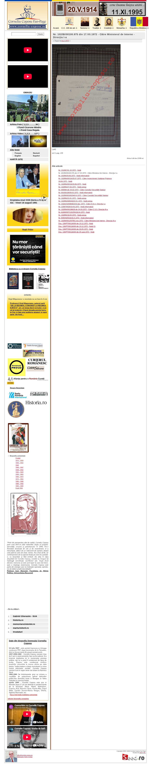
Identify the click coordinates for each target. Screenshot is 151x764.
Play (46, 199)
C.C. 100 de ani (68, 28)
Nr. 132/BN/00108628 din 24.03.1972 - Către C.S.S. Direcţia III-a (83, 209)
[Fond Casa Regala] (29, 130)
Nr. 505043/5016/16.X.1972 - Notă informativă (75, 218)
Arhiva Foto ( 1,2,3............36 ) (24, 124)
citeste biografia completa (18, 699)
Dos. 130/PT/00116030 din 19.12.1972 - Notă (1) (76, 226)
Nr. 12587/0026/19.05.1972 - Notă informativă (75, 207)
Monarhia (121, 28)
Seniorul (83, 28)
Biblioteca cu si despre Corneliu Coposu (27, 269)
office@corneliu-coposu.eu (24, 755)
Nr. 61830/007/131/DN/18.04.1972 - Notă (74, 212)
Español (36, 156)
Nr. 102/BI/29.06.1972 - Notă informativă (73, 176)
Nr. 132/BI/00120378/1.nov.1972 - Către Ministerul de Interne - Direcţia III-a (87, 221)
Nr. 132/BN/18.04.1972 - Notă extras (72, 215)
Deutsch (36, 153)
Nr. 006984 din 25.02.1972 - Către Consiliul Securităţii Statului (81, 190)
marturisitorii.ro (21, 628)
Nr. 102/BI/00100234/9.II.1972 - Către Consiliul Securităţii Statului (83, 195)
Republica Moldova (138, 28)
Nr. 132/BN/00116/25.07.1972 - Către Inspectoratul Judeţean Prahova (85, 178)
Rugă (24, 229)
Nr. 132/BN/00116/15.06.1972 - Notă (72, 184)
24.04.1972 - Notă (65, 181)
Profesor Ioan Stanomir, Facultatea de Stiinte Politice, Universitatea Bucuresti (27, 572)
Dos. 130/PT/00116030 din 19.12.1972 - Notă (75, 223)
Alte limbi (15, 150)
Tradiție (95, 28)
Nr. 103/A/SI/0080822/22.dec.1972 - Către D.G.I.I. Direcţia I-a (81, 204)
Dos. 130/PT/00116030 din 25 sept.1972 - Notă (76, 232)
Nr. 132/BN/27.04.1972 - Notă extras (72, 187)
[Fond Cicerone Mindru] (29, 127)
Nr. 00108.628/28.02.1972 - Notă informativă (75, 193)
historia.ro (18, 620)
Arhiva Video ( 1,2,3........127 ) (24, 133)
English (18, 156)
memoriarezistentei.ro (24, 624)
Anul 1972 (65, 41)
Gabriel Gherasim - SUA (25, 616)
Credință (107, 28)
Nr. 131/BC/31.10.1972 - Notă (69, 170)
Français (18, 153)
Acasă (56, 28)
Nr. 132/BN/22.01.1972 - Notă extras (72, 198)
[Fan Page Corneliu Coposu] (27, 29)
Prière (30, 229)
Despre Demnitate (17, 388)
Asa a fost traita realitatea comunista (23, 695)
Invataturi (18, 632)
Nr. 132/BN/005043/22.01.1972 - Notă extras (75, 201)
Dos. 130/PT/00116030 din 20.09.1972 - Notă (75, 229)
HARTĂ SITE (16, 159)
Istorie (10, 383)
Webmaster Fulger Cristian (24, 757)
